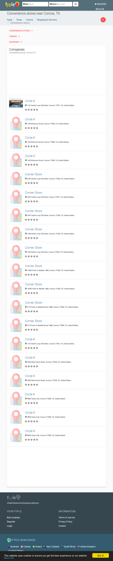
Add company (13, 517)
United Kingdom (87, 546)
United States (16, 550)
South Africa (69, 546)
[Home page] (12, 4)
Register (101, 4)
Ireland (38, 546)
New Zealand (52, 546)
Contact (62, 526)
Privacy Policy (65, 521)
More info (9, 557)
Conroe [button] (13, 36)
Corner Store (33, 174)
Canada (26, 546)
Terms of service (67, 517)
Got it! (100, 555)
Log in (101, 9)
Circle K (30, 101)
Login (9, 526)
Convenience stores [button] (19, 31)
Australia (14, 546)
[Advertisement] (32, 75)
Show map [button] (14, 42)
